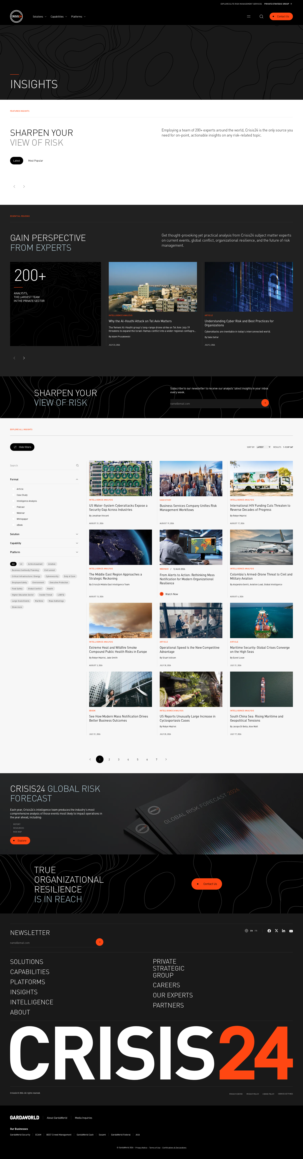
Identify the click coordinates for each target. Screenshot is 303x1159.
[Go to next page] (166, 759)
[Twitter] (276, 931)
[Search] (77, 465)
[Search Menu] (261, 16)
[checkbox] (13, 488)
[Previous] (14, 186)
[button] (44, 479)
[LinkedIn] (283, 931)
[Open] (248, 16)
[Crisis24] (16, 16)
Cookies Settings (285, 1094)
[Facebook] (269, 931)
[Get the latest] (265, 403)
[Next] (24, 186)
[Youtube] (291, 931)
